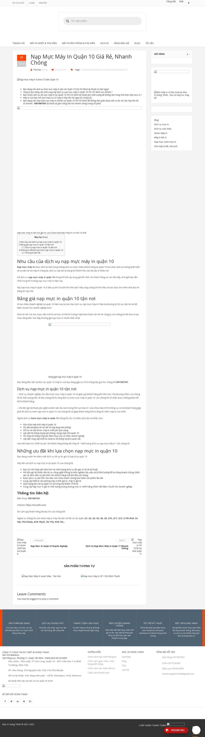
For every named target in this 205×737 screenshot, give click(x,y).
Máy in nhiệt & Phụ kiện (43, 43)
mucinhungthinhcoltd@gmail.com (178, 673)
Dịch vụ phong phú (52, 623)
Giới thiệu (126, 656)
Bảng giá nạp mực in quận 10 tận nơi (36, 244)
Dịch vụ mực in (161, 124)
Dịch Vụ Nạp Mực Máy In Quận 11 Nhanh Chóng (107, 547)
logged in (34, 598)
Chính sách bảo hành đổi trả (101, 668)
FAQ (124, 665)
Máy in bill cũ (160, 137)
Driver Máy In (160, 133)
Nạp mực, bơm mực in (165, 141)
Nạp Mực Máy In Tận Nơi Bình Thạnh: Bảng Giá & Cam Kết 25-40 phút (109, 577)
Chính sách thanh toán (98, 672)
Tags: (77, 69)
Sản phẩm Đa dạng (19, 623)
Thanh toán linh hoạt (86, 623)
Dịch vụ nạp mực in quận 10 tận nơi (39, 247)
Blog (137, 43)
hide (45, 237)
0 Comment (60, 69)
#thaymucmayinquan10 (116, 69)
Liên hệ (125, 669)
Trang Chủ (18, 43)
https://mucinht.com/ (36, 505)
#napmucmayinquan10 (92, 69)
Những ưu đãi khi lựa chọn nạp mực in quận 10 (41, 250)
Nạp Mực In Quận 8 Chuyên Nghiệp (49, 546)
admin (45, 69)
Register (43, 3)
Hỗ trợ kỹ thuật (152, 623)
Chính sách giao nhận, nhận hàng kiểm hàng (101, 662)
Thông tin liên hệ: (31, 252)
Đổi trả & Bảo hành (186, 623)
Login (32, 3)
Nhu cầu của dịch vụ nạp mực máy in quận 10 (40, 242)
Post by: (37, 69)
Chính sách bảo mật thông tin (102, 656)
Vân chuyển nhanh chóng (119, 624)
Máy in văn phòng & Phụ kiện (78, 43)
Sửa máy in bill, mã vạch (166, 146)
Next (121, 540)
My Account (18, 3)
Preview (39, 540)
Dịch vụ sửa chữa (162, 128)
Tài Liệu (149, 43)
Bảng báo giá (121, 43)
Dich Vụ (104, 43)
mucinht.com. (41, 724)
